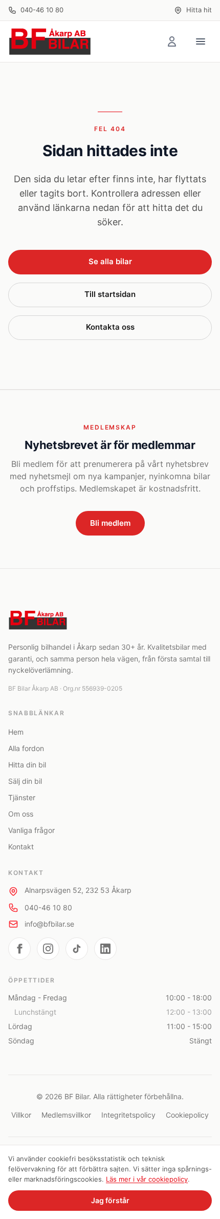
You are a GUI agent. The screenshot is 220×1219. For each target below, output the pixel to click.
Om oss (20, 813)
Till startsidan (110, 294)
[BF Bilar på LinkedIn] (105, 948)
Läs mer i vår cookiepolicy (147, 1179)
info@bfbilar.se (49, 923)
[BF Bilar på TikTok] (76, 948)
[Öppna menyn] (200, 41)
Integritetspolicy (128, 1114)
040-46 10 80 (41, 10)
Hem (16, 732)
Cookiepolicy (187, 1114)
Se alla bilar (110, 261)
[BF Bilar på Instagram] (48, 948)
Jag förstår (110, 1200)
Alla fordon (26, 748)
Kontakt (21, 846)
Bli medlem (110, 523)
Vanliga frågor (31, 830)
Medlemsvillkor (66, 1114)
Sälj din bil (25, 781)
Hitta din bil (27, 764)
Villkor (21, 1114)
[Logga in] (172, 41)
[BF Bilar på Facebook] (19, 948)
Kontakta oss (110, 327)
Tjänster (21, 797)
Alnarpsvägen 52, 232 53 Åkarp (78, 890)
